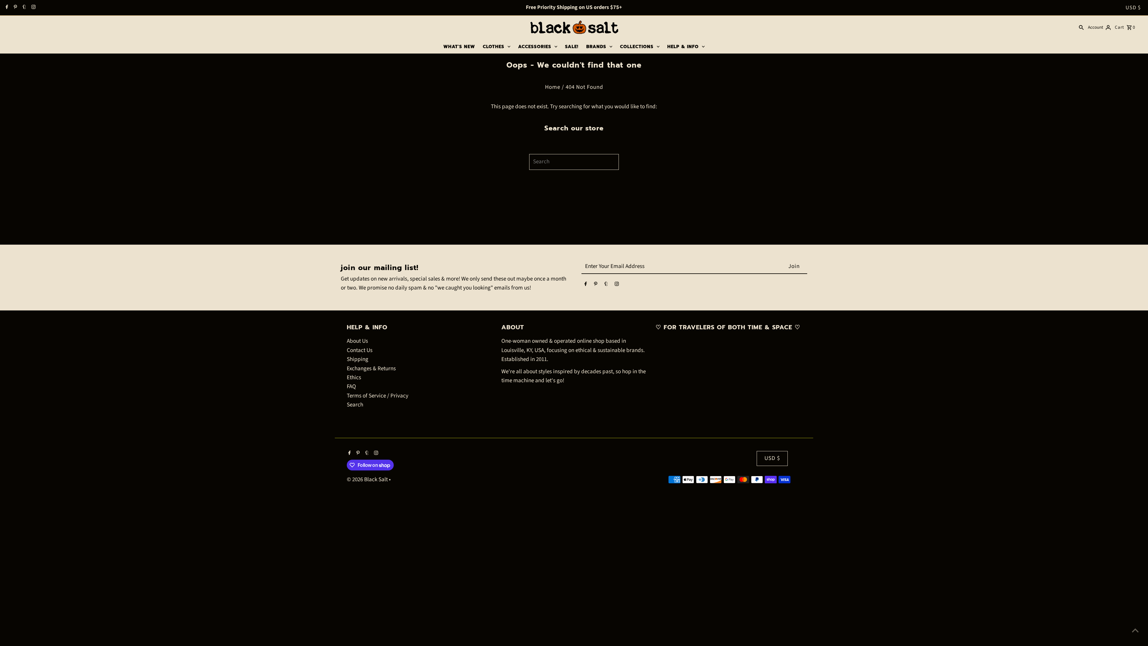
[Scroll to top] (1135, 630)
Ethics (354, 378)
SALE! (571, 46)
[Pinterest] (14, 8)
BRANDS (596, 46)
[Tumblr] (23, 8)
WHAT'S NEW (459, 46)
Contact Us (360, 350)
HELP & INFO (683, 46)
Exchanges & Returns (371, 369)
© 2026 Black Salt (368, 480)
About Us (357, 341)
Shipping (357, 359)
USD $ (1133, 7)
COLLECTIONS (637, 46)
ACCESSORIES (534, 46)
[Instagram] (33, 8)
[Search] (1081, 27)
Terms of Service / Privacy (377, 396)
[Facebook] (6, 8)
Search (355, 405)
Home (552, 87)
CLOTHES (493, 46)
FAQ (351, 387)
